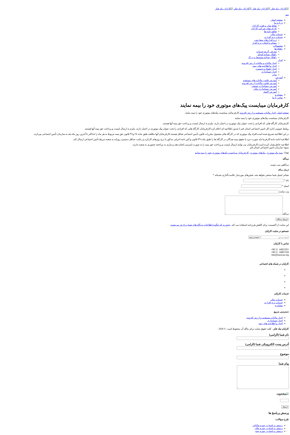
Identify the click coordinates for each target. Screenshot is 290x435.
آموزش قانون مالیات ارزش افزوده (259, 83)
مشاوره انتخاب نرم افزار (264, 43)
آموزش (279, 77)
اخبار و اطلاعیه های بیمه (265, 66)
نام (286, 180)
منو (287, 14)
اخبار (280, 60)
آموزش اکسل (270, 92)
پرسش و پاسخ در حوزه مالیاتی (267, 425)
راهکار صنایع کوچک (267, 54)
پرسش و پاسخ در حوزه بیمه (269, 431)
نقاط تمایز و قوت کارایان (264, 25)
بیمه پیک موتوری (275, 152)
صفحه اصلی (277, 20)
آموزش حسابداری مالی (265, 89)
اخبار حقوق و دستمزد (266, 69)
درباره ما (278, 23)
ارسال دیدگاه (282, 219)
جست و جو (254, 237)
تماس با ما (277, 97)
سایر (274, 74)
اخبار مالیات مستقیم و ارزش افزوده (258, 112)
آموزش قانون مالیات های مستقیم (260, 80)
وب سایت (284, 191)
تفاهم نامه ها (270, 31)
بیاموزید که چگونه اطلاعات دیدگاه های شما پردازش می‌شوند (200, 225)
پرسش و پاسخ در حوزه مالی (269, 428)
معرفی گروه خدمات (266, 51)
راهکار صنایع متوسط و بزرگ (262, 57)
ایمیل (285, 186)
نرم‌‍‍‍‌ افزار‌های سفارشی (265, 40)
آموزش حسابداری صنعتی (264, 86)
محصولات (278, 46)
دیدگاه (286, 214)
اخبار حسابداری (269, 71)
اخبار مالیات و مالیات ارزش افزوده (259, 63)
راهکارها (278, 48)
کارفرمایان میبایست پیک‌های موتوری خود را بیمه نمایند (222, 152)
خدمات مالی (276, 34)
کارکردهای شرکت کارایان (264, 28)
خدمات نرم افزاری (273, 37)
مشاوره (279, 94)
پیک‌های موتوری (258, 152)
